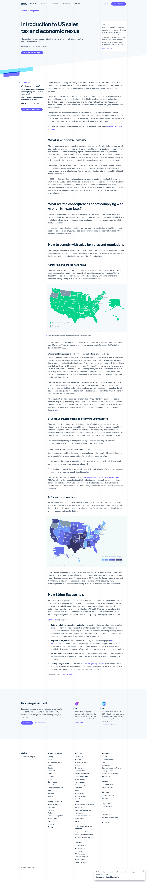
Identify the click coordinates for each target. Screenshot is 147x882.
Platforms (78, 788)
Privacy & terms (107, 771)
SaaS (77, 790)
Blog (103, 762)
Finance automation (82, 774)
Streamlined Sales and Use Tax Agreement (102, 477)
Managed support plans (110, 817)
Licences (105, 779)
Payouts (51, 810)
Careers (105, 798)
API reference (80, 848)
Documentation (80, 845)
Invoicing (51, 793)
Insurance (78, 807)
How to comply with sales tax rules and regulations (32, 99)
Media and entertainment (84, 810)
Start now (26, 723)
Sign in (105, 4)
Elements (51, 785)
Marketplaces (80, 782)
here (57, 410)
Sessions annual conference (112, 768)
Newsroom (106, 801)
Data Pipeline (52, 782)
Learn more (106, 48)
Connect (51, 776)
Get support (106, 815)
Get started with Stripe (31, 53)
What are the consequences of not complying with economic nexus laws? (32, 92)
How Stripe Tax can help (30, 103)
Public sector (79, 819)
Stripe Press (106, 804)
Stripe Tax (52, 620)
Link (49, 799)
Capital (50, 768)
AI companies (79, 793)
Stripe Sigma (52, 819)
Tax (49, 821)
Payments (51, 807)
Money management (82, 785)
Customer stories (108, 759)
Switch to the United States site (107, 877)
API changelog (80, 854)
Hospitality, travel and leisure (85, 804)
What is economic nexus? (30, 86)
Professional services (82, 816)
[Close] (143, 871)
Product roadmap (108, 795)
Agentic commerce (81, 762)
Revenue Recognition (55, 816)
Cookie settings (107, 784)
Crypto (50, 779)
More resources (107, 787)
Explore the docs (108, 725)
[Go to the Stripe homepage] (23, 753)
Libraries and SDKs (81, 857)
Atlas (50, 759)
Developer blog (80, 862)
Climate (50, 774)
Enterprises (79, 757)
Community (106, 765)
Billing (50, 765)
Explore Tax (79, 722)
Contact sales (118, 4)
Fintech (77, 799)
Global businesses (81, 776)
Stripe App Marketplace (83, 832)
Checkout (51, 771)
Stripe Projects (80, 859)
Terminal (51, 824)
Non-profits (79, 813)
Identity (51, 790)
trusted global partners (94, 663)
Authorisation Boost (55, 762)
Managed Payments (55, 802)
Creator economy (81, 796)
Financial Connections (55, 788)
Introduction (25, 82)
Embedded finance (81, 771)
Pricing (77, 4)
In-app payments (81, 779)
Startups (78, 759)
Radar (50, 813)
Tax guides (34, 10)
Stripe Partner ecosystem (84, 835)
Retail (77, 821)
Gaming (77, 802)
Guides (24, 10)
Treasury (51, 827)
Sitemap (105, 782)
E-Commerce (79, 768)
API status (78, 851)
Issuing (50, 796)
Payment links (53, 804)
